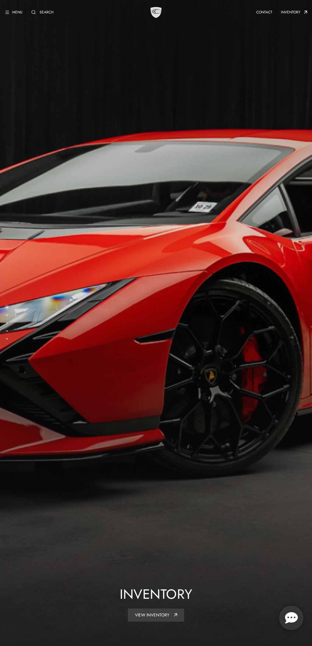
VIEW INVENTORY (153, 615)
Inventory (290, 12)
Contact (264, 12)
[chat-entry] (291, 618)
